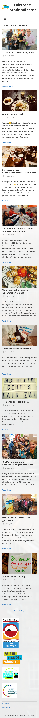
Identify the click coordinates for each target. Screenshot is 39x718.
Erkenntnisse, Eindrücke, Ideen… (19, 52)
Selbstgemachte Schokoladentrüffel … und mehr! (19, 171)
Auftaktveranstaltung (14, 576)
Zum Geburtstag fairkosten (16, 348)
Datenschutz (6, 703)
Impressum (6, 708)
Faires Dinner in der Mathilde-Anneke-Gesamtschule (18, 230)
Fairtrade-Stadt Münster (23, 7)
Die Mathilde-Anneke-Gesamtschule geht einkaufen (18, 463)
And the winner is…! (12, 114)
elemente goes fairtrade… (16, 401)
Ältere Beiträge (19, 611)
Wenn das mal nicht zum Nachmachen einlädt (15, 291)
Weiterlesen (6, 86)
